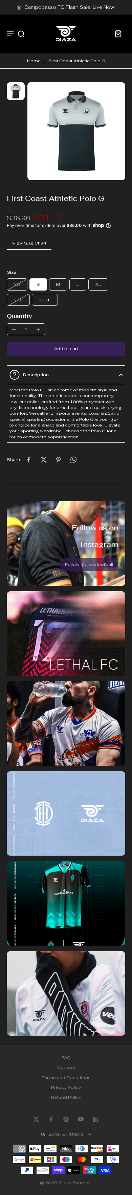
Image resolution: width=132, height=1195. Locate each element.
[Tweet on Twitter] (43, 459)
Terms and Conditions (66, 1077)
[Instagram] (66, 1119)
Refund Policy (66, 1097)
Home (34, 61)
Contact (66, 1068)
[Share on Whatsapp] (73, 459)
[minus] (14, 329)
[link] (89, 564)
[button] (66, 349)
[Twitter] (36, 1119)
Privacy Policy (66, 1087)
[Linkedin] (95, 1119)
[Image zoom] (76, 131)
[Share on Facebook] (28, 459)
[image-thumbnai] (16, 91)
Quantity (19, 316)
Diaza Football (75, 1183)
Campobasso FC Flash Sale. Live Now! (69, 7)
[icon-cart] (117, 33)
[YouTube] (80, 1119)
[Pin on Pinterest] (58, 459)
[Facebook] (51, 1119)
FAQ (66, 1057)
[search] (21, 33)
